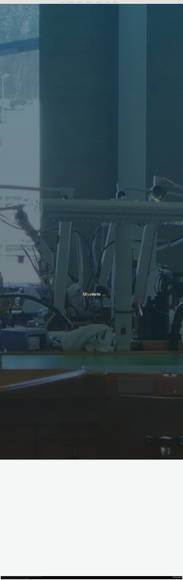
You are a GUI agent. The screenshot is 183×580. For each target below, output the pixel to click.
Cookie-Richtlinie (26, 578)
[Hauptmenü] (180, 1)
